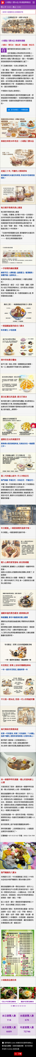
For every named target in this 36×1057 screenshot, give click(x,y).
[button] (11, 1005)
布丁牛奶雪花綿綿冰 (8, 1002)
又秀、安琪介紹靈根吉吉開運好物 (14, 12)
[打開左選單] (33, 2)
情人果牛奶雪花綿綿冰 (27, 1002)
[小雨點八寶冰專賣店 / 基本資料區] (33, 425)
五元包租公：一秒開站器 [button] (19, 110)
